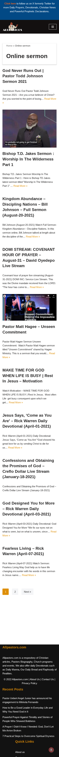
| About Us (34, 679)
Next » (27, 591)
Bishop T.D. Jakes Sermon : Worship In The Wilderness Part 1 (28, 159)
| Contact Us (47, 679)
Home (9, 45)
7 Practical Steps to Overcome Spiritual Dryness (28, 736)
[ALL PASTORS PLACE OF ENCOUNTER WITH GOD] (12, 26)
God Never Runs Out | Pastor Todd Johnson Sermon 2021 (23, 76)
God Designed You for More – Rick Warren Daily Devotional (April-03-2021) (28, 508)
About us (20, 752)
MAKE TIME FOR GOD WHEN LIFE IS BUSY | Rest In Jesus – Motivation (27, 375)
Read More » (20, 185)
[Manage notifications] (51, 749)
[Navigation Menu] (53, 27)
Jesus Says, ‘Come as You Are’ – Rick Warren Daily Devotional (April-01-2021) (27, 420)
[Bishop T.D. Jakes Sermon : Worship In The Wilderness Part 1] (29, 129)
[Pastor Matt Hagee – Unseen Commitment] (29, 307)
